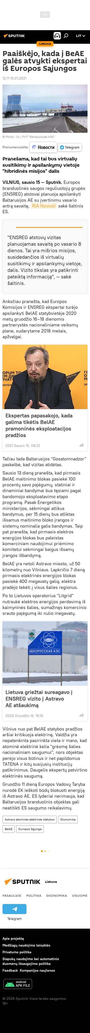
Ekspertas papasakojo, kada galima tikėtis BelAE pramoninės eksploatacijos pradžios (39, 425)
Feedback (10, 970)
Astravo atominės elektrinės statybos (29, 819)
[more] (82, 445)
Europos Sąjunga (30, 829)
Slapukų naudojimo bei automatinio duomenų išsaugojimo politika (30, 961)
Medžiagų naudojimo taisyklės (26, 945)
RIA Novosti (44, 206)
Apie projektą (13, 938)
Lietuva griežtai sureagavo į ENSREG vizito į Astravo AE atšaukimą (39, 698)
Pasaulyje (11, 895)
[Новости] (43, 147)
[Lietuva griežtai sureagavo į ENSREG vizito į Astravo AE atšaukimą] (45, 653)
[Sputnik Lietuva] (15, 37)
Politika (33, 895)
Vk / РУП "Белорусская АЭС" (35, 137)
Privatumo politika (16, 952)
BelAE (8, 829)
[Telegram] (70, 147)
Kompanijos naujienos (37, 970)
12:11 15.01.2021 (14, 78)
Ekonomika (68, 819)
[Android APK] (18, 984)
